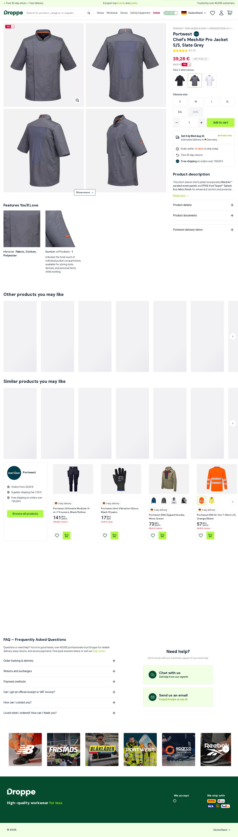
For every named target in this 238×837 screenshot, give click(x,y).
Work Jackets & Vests (195, 28)
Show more (83, 192)
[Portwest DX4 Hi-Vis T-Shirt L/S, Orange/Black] (201, 535)
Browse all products (25, 548)
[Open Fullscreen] (77, 100)
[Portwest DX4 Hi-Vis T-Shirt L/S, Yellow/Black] (211, 535)
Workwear (112, 12)
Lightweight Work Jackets (221, 28)
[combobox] (59, 13)
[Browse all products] (25, 545)
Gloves (124, 12)
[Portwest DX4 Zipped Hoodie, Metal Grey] (163, 535)
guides (133, 3)
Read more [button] (179, 195)
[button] (89, 13)
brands (121, 3)
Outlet (156, 12)
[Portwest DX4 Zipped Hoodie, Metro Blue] (153, 535)
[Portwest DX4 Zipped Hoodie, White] (174, 535)
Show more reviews (189, 299)
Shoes (100, 12)
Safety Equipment (140, 12)
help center (99, 651)
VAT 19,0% (199, 59)
